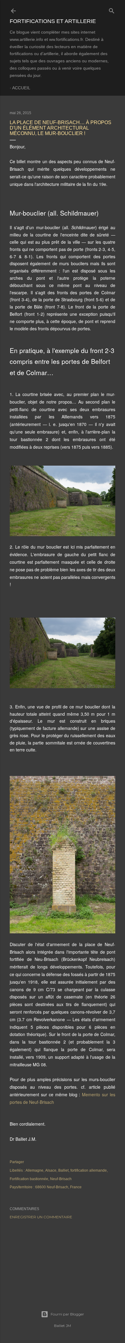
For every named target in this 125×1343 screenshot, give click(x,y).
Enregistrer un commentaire (41, 1217)
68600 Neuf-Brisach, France (58, 1187)
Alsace (50, 1170)
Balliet (63, 1170)
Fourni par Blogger (67, 1314)
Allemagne (34, 1170)
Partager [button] (17, 1162)
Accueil (21, 87)
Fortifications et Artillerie (53, 21)
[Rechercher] (111, 9)
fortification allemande (88, 1170)
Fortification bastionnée (29, 1179)
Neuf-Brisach (61, 1179)
